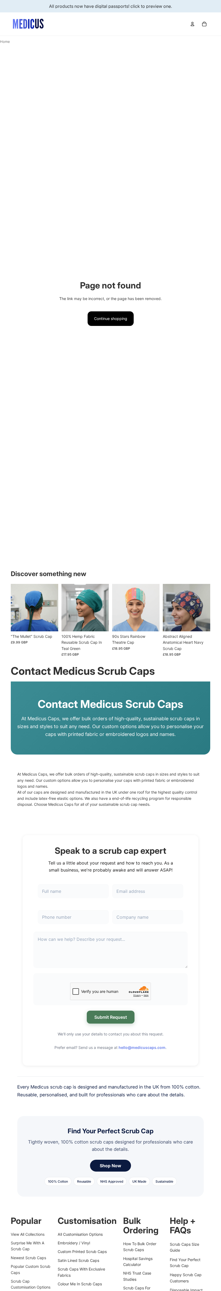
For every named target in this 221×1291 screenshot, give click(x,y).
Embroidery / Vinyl (74, 1243)
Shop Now (110, 1165)
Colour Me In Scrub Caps (80, 1284)
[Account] (192, 24)
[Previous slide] (17, 608)
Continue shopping (110, 318)
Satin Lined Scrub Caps (78, 1260)
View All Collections (27, 1234)
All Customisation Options (80, 1234)
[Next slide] (52, 608)
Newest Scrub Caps (28, 1257)
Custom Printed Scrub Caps (82, 1251)
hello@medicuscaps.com (142, 1047)
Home (5, 41)
